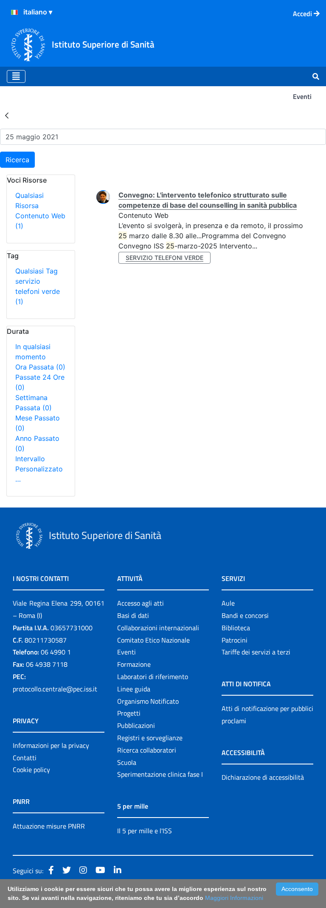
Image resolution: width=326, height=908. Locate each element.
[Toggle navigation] (16, 76)
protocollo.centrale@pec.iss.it (55, 689)
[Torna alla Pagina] (7, 115)
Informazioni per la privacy (51, 745)
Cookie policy (31, 769)
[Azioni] (14, 12)
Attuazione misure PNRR (49, 826)
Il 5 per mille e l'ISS (144, 831)
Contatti (25, 758)
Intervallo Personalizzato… (39, 468)
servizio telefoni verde (37, 291)
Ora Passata (40, 367)
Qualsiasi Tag (36, 271)
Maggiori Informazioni (234, 897)
